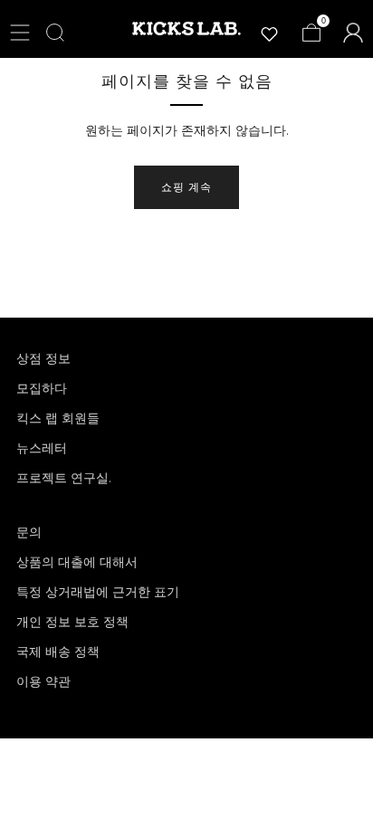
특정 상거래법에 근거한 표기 (97, 592)
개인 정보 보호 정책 (72, 622)
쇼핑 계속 (186, 187)
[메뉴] (20, 32)
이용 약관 (43, 681)
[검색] (55, 32)
